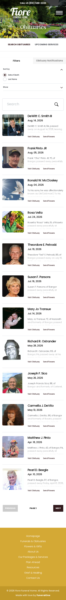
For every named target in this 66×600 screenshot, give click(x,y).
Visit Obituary (34, 137)
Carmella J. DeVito (41, 405)
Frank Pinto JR (37, 148)
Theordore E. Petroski (42, 245)
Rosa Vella (35, 212)
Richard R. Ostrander (42, 341)
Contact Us (33, 578)
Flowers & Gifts (33, 546)
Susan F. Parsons (39, 277)
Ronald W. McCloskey (43, 180)
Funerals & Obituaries (33, 541)
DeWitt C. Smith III (40, 116)
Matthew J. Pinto (39, 438)
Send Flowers (49, 137)
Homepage (33, 536)
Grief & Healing (33, 572)
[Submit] (57, 104)
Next (58, 508)
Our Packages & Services (33, 557)
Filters (16, 60)
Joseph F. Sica (37, 373)
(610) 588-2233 (37, 3)
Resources (33, 567)
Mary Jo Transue (39, 309)
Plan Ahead (33, 562)
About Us (33, 551)
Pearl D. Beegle (38, 470)
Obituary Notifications (49, 60)
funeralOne (43, 595)
